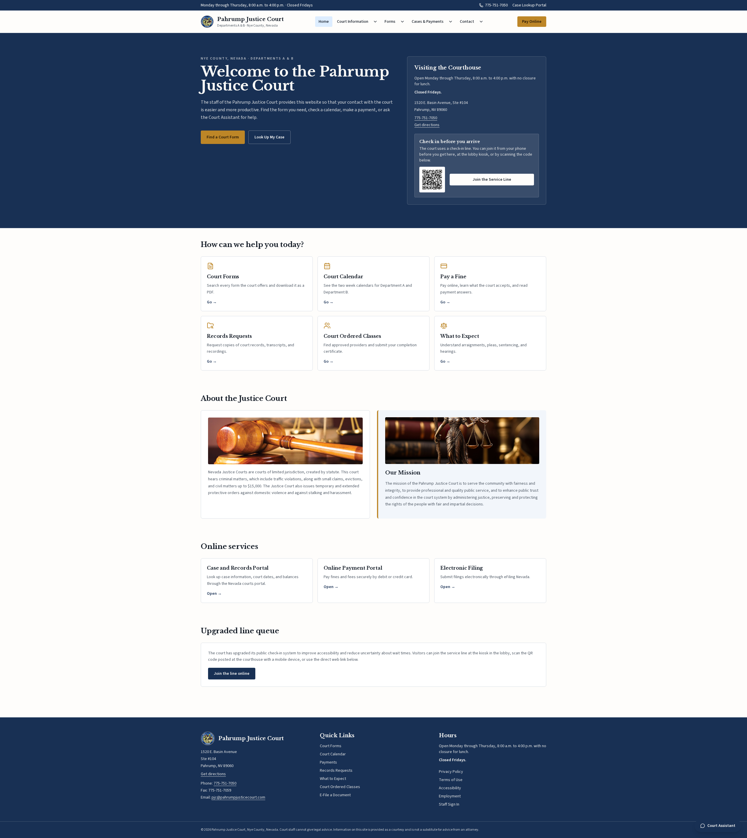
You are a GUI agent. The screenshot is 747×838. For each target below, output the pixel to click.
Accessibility (450, 788)
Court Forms (330, 746)
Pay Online (532, 22)
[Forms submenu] (402, 21)
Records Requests (336, 770)
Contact (467, 22)
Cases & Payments (428, 22)
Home (324, 22)
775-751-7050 (496, 5)
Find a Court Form (223, 137)
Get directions (426, 125)
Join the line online (231, 674)
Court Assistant (721, 826)
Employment (450, 796)
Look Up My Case (269, 137)
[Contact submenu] (481, 21)
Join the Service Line (492, 179)
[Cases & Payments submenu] (450, 21)
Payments (328, 762)
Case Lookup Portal (529, 5)
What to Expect (333, 779)
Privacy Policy (451, 772)
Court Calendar (333, 754)
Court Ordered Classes (340, 787)
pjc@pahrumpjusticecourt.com (238, 797)
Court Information (352, 22)
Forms (390, 22)
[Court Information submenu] (375, 21)
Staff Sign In (449, 804)
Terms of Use (450, 780)
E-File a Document (335, 795)
